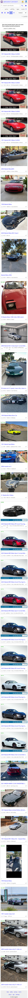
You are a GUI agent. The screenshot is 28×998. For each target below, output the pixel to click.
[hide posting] (26, 56)
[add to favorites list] (2, 56)
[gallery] (10, 12)
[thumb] (5, 12)
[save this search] (25, 5)
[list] (2, 12)
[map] (13, 12)
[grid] (8, 12)
